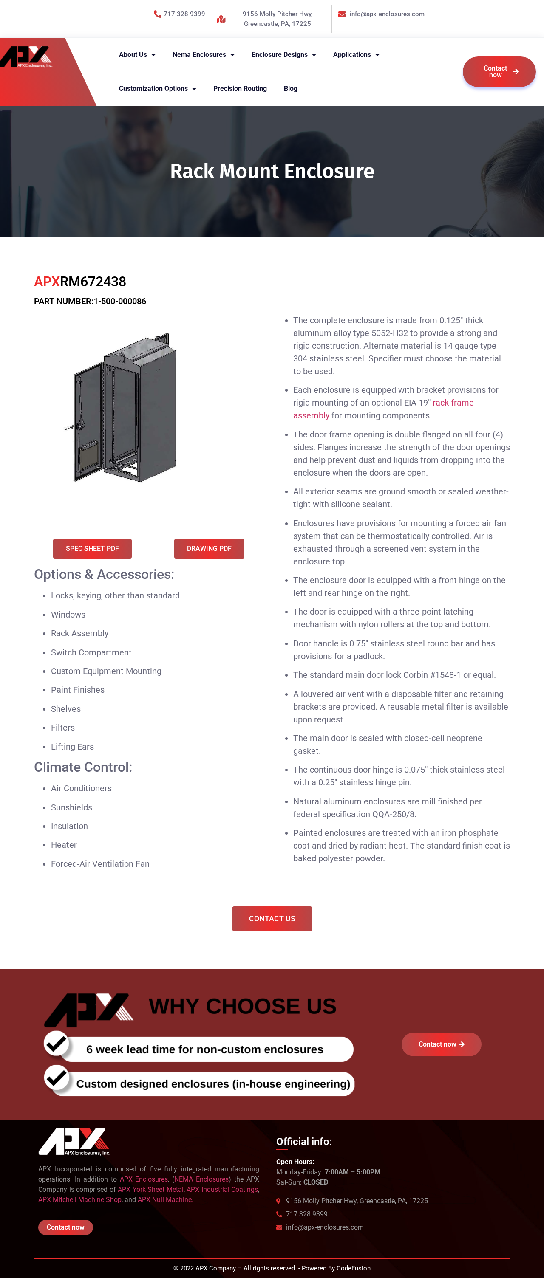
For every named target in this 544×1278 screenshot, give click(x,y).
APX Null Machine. (165, 1200)
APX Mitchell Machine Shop (80, 1200)
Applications (352, 55)
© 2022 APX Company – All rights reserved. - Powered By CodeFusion (272, 1268)
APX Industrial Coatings (222, 1189)
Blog (291, 89)
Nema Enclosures (199, 55)
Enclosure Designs (280, 55)
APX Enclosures (144, 1179)
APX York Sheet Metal (151, 1189)
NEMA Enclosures (201, 1179)
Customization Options (153, 89)
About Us (133, 55)
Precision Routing (240, 89)
